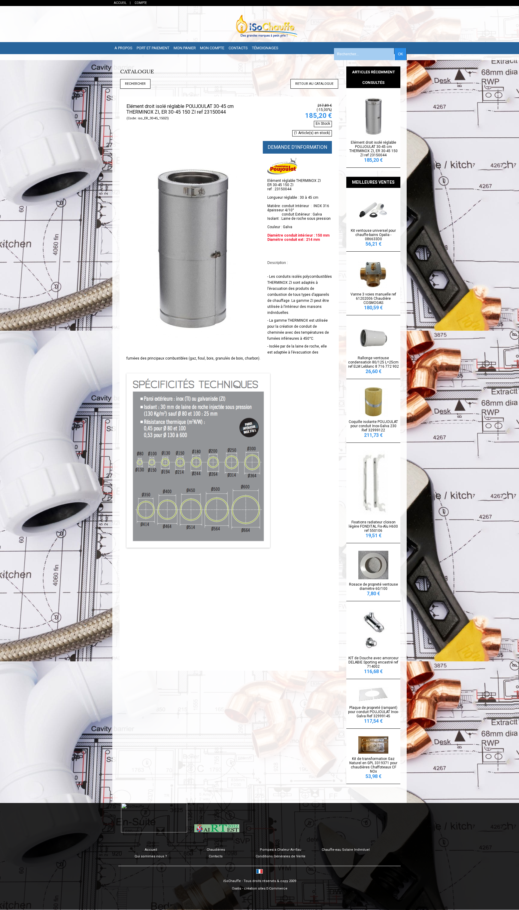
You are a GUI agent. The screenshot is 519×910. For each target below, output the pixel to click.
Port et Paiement (153, 48)
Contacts (238, 48)
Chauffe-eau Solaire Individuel (346, 850)
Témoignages (265, 48)
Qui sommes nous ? (151, 856)
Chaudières (216, 850)
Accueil (151, 850)
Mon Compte (212, 48)
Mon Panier (185, 48)
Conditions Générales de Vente (280, 856)
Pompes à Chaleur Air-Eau (280, 850)
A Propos (123, 48)
